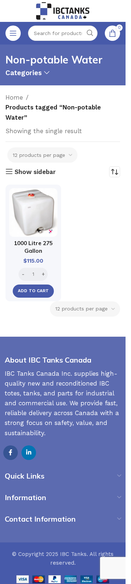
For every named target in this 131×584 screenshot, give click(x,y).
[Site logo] (63, 10)
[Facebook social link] (10, 452)
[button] (33, 291)
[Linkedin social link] (28, 452)
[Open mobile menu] (13, 33)
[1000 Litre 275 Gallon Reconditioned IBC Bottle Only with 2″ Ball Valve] (33, 212)
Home (14, 97)
